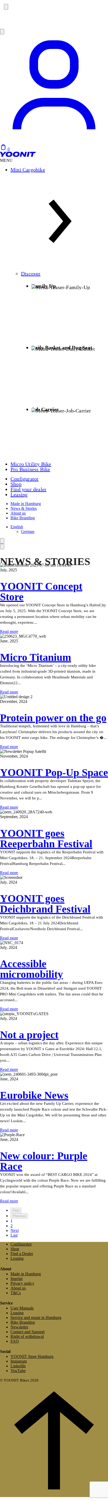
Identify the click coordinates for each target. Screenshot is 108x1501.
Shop (15, 484)
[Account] (54, 141)
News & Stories (23, 508)
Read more (9, 631)
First (16, 1210)
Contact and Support (27, 1331)
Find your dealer (28, 489)
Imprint (16, 1278)
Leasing (19, 494)
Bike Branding (22, 518)
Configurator (24, 479)
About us (18, 513)
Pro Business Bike (30, 469)
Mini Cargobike (27, 170)
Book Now (10, 22)
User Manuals (22, 1308)
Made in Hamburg (25, 503)
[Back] (2, 541)
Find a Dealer (21, 1253)
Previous (19, 1216)
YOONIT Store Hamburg (31, 1356)
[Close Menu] (2, 546)
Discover (31, 273)
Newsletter (19, 1327)
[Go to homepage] (18, 155)
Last (14, 1235)
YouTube (18, 1370)
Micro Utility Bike (30, 464)
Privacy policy (22, 1283)
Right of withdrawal (27, 1336)
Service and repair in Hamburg (35, 1317)
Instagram (18, 1361)
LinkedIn (18, 1366)
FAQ (14, 1341)
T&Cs (15, 1293)
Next (14, 1230)
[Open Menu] (2, 31)
